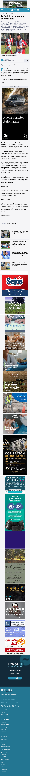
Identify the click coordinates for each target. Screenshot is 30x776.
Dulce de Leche (4, 739)
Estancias (3, 732)
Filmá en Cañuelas (5, 742)
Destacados (4, 736)
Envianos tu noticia (5, 716)
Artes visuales (4, 769)
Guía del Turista (5, 719)
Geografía (3, 764)
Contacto (3, 712)
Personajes (3, 771)
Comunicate (4, 709)
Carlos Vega (3, 744)
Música (2, 766)
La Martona (3, 741)
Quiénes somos (4, 714)
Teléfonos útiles (4, 752)
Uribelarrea (3, 725)
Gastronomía (3, 729)
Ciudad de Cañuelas (5, 724)
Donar (13, 678)
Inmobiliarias (3, 756)
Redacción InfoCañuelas (23, 219)
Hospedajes (3, 731)
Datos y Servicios (5, 749)
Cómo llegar (3, 722)
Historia (2, 762)
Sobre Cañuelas (5, 759)
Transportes (3, 754)
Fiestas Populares (4, 727)
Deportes (3, 13)
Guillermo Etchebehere (5, 746)
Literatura (3, 767)
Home (8, 223)
